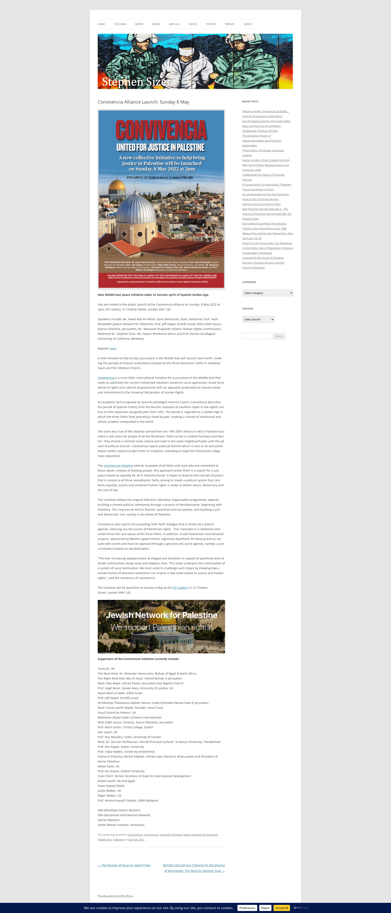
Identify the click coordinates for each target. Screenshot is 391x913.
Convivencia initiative (118, 465)
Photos (211, 24)
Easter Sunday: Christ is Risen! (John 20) (265, 160)
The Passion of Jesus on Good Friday (124, 865)
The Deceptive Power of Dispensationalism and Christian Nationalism (261, 140)
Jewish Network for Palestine (200, 835)
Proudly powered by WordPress (115, 896)
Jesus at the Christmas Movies (260, 199)
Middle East (105, 839)
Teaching (120, 24)
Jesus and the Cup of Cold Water (261, 126)
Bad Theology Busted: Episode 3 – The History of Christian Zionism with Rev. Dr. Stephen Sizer (267, 214)
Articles (174, 24)
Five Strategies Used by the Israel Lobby (266, 121)
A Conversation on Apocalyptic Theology (266, 184)
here (113, 348)
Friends (230, 24)
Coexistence (135, 835)
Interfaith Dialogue (170, 835)
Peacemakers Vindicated (257, 253)
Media (156, 24)
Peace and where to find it (258, 189)
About (248, 24)
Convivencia (106, 378)
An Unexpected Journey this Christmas (265, 194)
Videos (193, 24)
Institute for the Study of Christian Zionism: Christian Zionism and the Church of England (263, 262)
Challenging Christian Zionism (260, 131)
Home (101, 24)
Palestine (118, 839)
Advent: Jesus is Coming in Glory (261, 204)
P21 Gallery (180, 588)
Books (139, 24)
